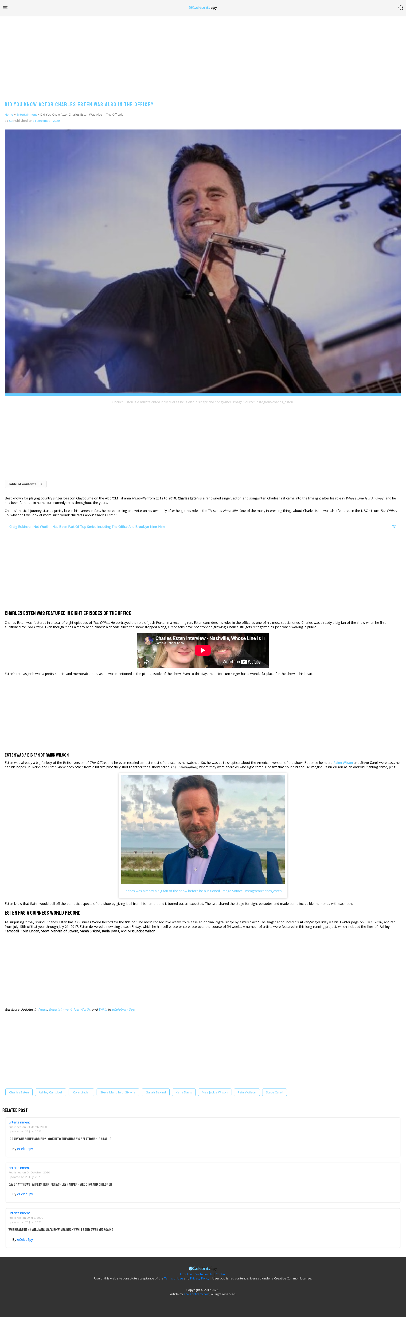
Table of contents (22, 484)
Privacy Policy (199, 1278)
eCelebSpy (25, 1148)
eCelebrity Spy (123, 1009)
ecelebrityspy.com (197, 1294)
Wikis (103, 1009)
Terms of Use (173, 1278)
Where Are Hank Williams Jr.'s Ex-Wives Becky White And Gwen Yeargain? (60, 1229)
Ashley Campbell (50, 1092)
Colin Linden (81, 1092)
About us (186, 1274)
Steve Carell (274, 1092)
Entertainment (27, 114)
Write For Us (204, 1274)
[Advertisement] (203, 54)
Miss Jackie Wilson (215, 1092)
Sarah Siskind (155, 1092)
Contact (221, 1274)
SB (11, 120)
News (42, 1009)
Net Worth (82, 1009)
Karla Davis (184, 1092)
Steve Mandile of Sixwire (118, 1092)
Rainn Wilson (343, 762)
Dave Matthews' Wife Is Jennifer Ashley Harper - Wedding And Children (60, 1184)
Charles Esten (19, 1092)
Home (9, 114)
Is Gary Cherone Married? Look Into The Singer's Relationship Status (59, 1139)
